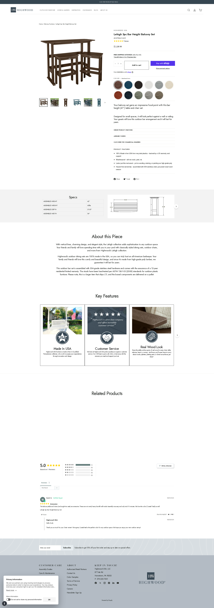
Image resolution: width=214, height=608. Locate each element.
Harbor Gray (148, 95)
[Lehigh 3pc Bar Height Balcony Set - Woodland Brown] (68, 431)
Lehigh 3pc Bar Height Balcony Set (51, 510)
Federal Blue (128, 95)
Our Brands (87, 10)
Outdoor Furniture (47, 10)
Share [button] (44, 515)
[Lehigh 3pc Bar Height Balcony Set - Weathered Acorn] (40, 431)
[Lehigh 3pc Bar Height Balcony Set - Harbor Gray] (65, 431)
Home (41, 24)
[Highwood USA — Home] (22, 10)
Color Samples (72, 577)
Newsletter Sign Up (74, 592)
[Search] (189, 10)
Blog (96, 10)
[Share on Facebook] (96, 583)
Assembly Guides (45, 569)
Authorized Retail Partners (77, 569)
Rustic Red (118, 95)
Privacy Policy (72, 585)
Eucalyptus (138, 95)
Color (122, 78)
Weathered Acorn (118, 85)
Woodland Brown (159, 95)
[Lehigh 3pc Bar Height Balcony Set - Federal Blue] (60, 431)
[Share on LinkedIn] (113, 583)
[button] (169, 514)
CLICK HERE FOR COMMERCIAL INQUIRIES (127, 142)
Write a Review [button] (167, 466)
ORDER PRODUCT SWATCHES (123, 130)
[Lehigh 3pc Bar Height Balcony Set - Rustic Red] (57, 431)
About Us (103, 10)
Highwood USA (120, 30)
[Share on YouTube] (118, 583)
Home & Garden (63, 10)
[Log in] (195, 10)
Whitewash (169, 85)
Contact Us (71, 573)
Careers (70, 588)
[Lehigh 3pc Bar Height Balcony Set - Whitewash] (54, 431)
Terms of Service (73, 581)
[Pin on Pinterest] (109, 583)
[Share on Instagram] (105, 583)
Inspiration (76, 10)
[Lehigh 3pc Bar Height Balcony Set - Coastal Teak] (51, 431)
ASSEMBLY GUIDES (120, 136)
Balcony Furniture (49, 24)
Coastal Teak (159, 85)
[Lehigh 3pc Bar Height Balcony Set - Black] (46, 431)
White (148, 85)
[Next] (176, 206)
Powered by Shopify (107, 600)
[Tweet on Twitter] (100, 583)
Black (138, 85)
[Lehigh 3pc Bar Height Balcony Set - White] (49, 431)
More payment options (163, 68)
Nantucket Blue (128, 85)
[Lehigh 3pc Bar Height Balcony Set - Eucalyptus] (63, 431)
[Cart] (200, 10)
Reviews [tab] (44, 483)
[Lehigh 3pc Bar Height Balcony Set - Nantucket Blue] (43, 431)
